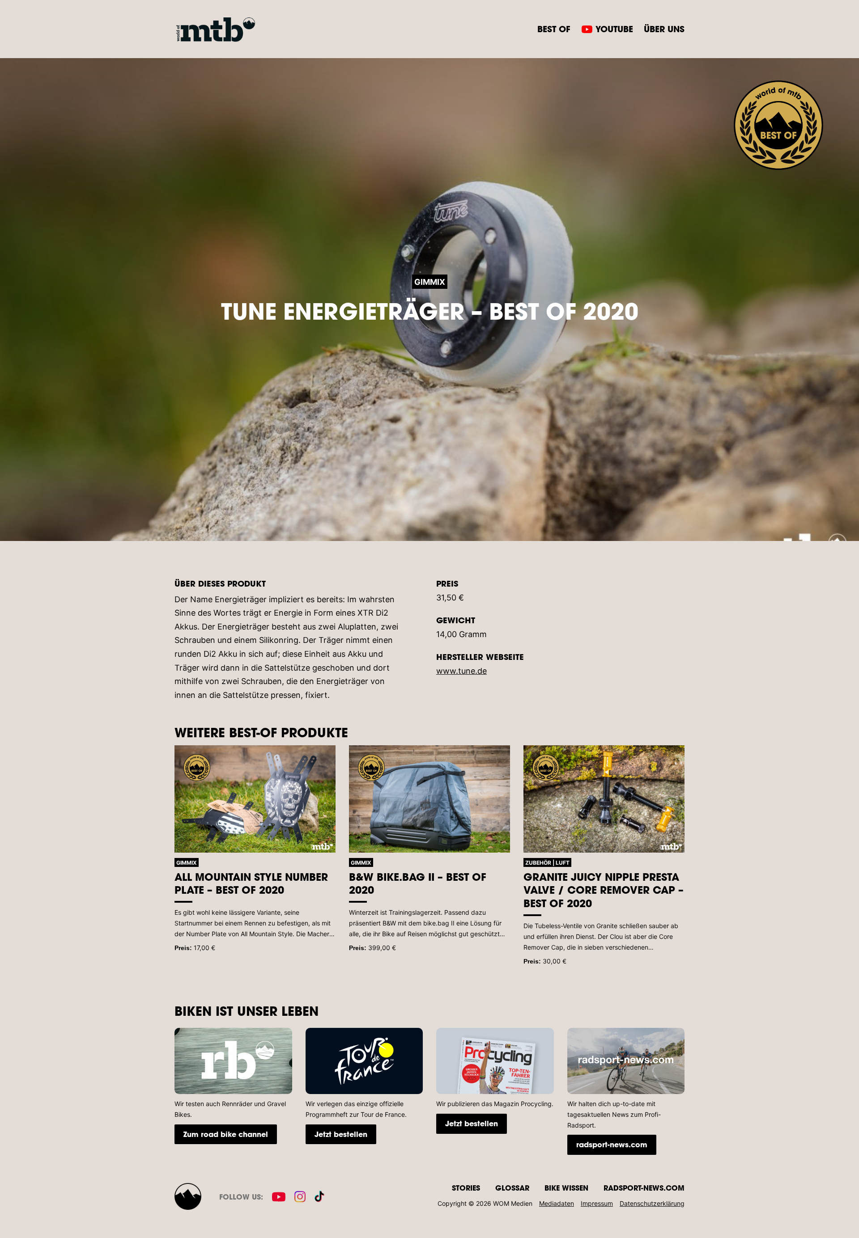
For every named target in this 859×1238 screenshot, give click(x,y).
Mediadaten (556, 1203)
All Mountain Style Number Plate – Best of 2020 (251, 883)
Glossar (512, 1187)
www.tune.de (461, 671)
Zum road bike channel (225, 1134)
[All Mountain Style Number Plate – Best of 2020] (255, 799)
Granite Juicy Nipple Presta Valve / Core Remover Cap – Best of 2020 (603, 890)
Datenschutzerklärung (652, 1203)
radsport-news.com (611, 1144)
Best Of (553, 28)
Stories (466, 1187)
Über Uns (664, 28)
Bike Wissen (566, 1187)
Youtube (614, 28)
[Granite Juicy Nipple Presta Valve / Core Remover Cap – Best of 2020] (604, 799)
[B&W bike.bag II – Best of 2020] (429, 799)
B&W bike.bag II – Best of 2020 (417, 883)
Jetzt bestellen (341, 1134)
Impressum (597, 1203)
